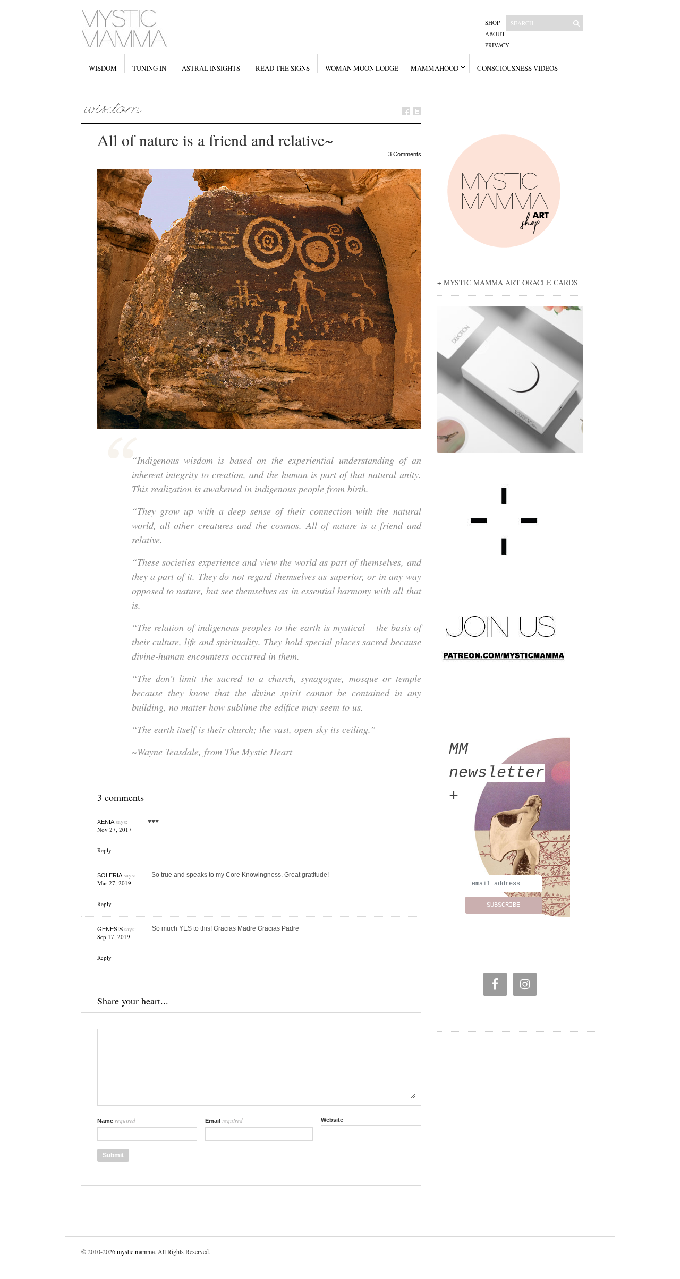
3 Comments (404, 154)
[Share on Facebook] (406, 111)
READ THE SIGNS (283, 68)
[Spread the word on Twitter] (417, 111)
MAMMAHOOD (434, 68)
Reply (104, 850)
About (495, 34)
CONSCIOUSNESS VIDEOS (517, 68)
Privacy (497, 45)
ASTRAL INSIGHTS (211, 68)
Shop (492, 23)
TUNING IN (149, 68)
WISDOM (103, 68)
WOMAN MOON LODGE (361, 68)
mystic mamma (136, 1251)
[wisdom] (113, 107)
